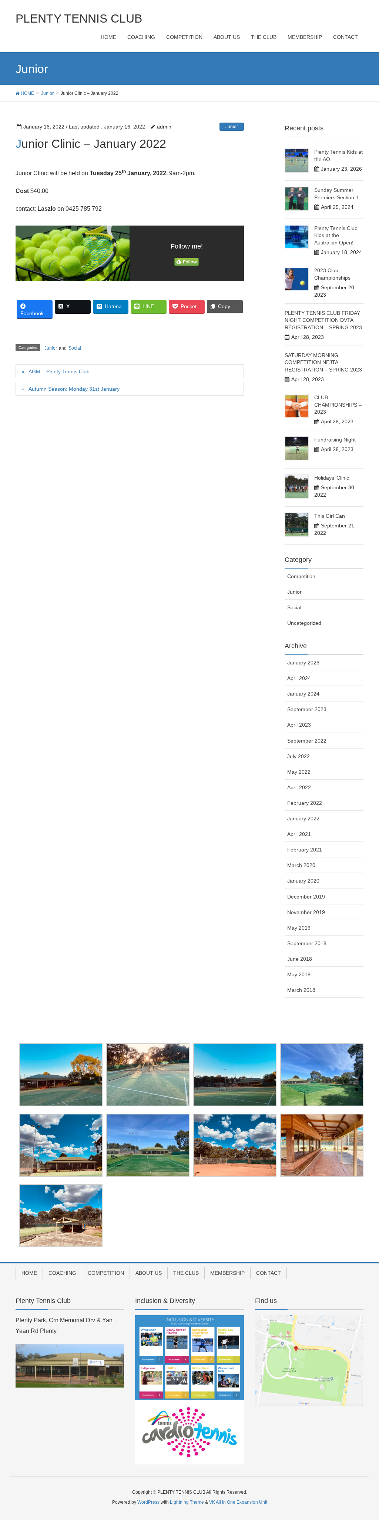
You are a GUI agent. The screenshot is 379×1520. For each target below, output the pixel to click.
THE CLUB (186, 1273)
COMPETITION (106, 1273)
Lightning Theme (187, 1502)
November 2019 (306, 912)
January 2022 (303, 818)
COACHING (62, 1273)
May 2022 (299, 772)
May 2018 (299, 974)
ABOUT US (148, 1273)
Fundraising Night (335, 440)
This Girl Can (329, 516)
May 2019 (299, 928)
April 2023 (299, 725)
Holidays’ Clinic (331, 478)
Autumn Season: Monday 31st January (74, 389)
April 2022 (299, 787)
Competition (301, 576)
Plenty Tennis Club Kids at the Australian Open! (336, 235)
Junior (231, 126)
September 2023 (306, 709)
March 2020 (301, 865)
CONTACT (268, 1273)
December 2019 (306, 897)
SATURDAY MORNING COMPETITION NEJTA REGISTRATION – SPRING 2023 (323, 362)
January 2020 (303, 881)
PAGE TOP (363, 1467)
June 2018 (299, 959)
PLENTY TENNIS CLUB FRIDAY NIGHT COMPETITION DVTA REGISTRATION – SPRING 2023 (323, 320)
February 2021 (304, 850)
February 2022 (304, 803)
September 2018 (306, 943)
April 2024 (299, 678)
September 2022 (306, 741)
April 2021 (299, 834)
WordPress (148, 1502)
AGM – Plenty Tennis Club (59, 371)
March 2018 (301, 990)
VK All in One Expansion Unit (238, 1502)
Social (74, 348)
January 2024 (303, 694)
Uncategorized (304, 623)
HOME (29, 1273)
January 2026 (303, 663)
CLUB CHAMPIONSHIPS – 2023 (338, 404)
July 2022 (298, 756)
